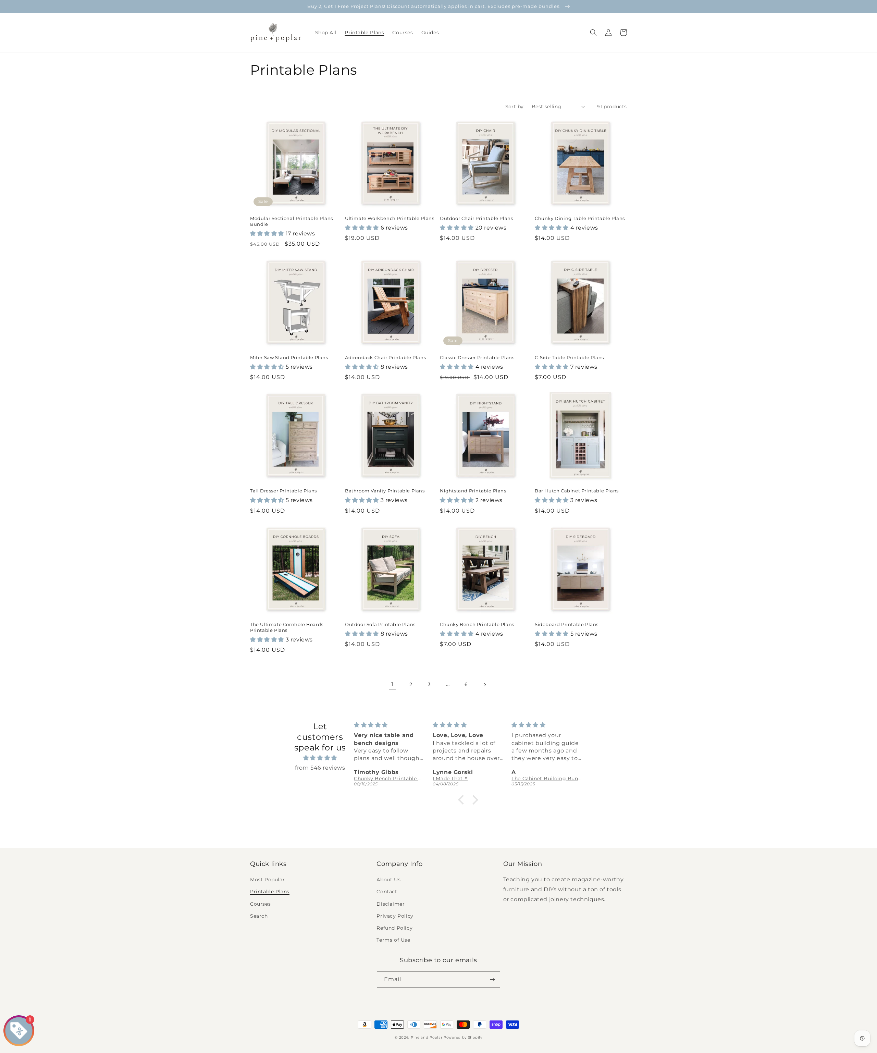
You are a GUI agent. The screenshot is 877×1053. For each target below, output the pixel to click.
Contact (386, 892)
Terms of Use (393, 940)
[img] (320, 758)
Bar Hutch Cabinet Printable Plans (577, 490)
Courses (260, 904)
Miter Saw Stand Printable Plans (289, 357)
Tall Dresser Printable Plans (283, 490)
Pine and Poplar (427, 1037)
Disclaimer (390, 904)
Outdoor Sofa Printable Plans (380, 624)
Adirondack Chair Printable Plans (385, 357)
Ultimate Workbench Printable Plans (389, 218)
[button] (593, 32)
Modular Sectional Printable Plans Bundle (291, 221)
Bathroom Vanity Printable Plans (385, 490)
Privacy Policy (394, 916)
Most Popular (267, 880)
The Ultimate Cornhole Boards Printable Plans (286, 627)
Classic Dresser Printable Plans (477, 357)
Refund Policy (394, 928)
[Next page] (484, 684)
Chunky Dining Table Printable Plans (580, 218)
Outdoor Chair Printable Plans (476, 218)
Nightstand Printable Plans (473, 490)
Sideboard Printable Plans (566, 624)
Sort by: (515, 106)
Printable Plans (269, 892)
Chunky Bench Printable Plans (477, 624)
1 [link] (392, 684)
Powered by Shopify (463, 1037)
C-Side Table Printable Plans (569, 357)
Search (259, 916)
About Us (388, 880)
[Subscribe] (492, 979)
